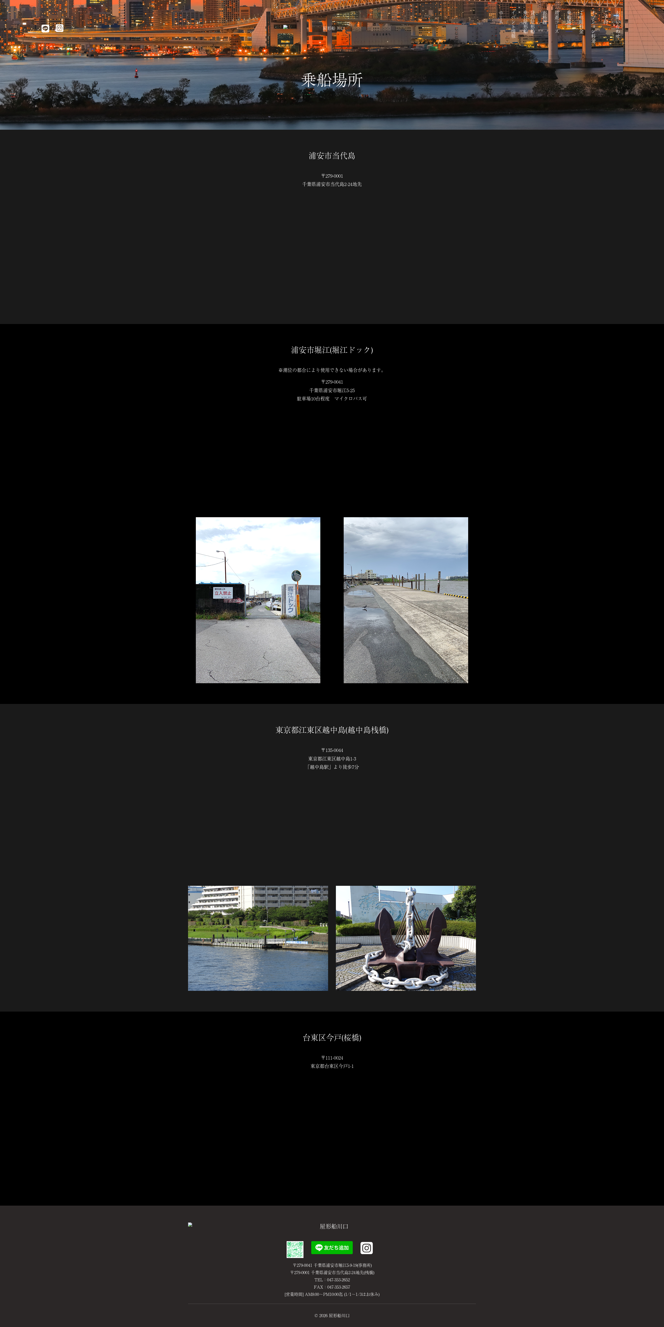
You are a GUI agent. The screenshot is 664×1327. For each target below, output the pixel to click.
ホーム (501, 17)
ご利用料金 (581, 22)
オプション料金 (593, 26)
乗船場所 (569, 19)
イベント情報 (513, 24)
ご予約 (605, 17)
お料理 (544, 17)
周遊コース (557, 22)
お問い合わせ (617, 24)
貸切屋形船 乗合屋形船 (529, 22)
